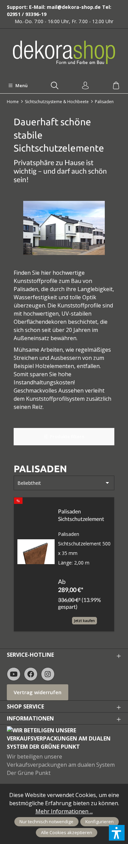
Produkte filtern (67, 436)
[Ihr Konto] (85, 86)
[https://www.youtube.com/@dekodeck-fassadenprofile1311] (13, 674)
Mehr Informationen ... (64, 811)
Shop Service (25, 706)
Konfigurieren (99, 821)
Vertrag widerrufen (37, 692)
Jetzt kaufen (84, 620)
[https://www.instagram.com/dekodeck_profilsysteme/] (48, 674)
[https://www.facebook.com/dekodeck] (31, 674)
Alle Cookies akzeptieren (66, 832)
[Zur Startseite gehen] (64, 52)
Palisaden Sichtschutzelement (81, 515)
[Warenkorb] (116, 86)
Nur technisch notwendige (46, 821)
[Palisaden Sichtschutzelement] (36, 552)
